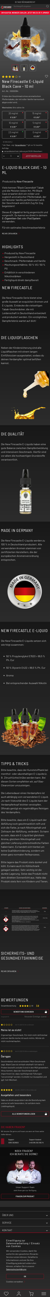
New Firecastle (24, 181)
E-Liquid (15, 212)
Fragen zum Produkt (25, 1196)
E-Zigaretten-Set (11, 218)
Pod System (34, 218)
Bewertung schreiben (24, 1011)
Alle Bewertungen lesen (23, 1114)
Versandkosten (20, 145)
